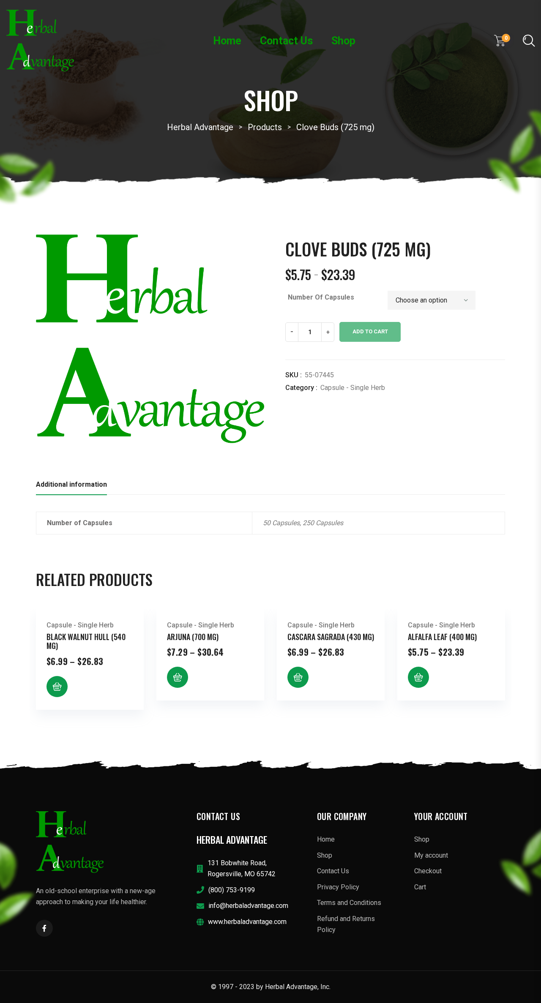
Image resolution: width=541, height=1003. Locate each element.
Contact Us (286, 41)
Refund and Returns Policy (346, 924)
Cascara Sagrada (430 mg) (330, 636)
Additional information (71, 484)
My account (431, 855)
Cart (420, 887)
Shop (343, 41)
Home (227, 41)
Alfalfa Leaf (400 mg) (442, 636)
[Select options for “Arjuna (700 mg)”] (177, 677)
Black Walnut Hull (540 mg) (86, 641)
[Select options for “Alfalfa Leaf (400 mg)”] (418, 677)
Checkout (428, 871)
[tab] (71, 487)
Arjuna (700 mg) (193, 636)
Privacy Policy (338, 887)
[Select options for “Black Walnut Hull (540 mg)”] (57, 686)
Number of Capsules (321, 297)
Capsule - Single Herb (352, 388)
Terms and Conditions (349, 903)
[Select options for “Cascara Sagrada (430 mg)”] (298, 677)
